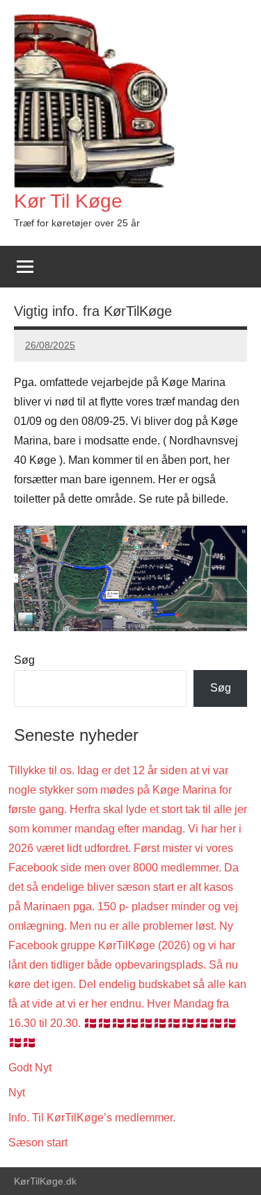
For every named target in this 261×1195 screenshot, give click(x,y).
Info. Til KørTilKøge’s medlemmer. (91, 1117)
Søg (24, 660)
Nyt (16, 1092)
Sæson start (38, 1142)
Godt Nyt (30, 1067)
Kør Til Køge (68, 201)
